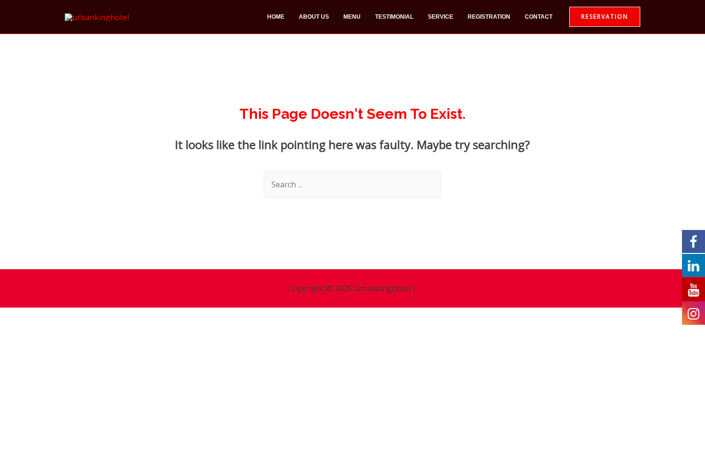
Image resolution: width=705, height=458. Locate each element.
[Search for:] (352, 184)
